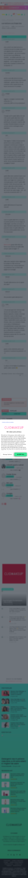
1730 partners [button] (10, 435)
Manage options (7, 454)
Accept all (20, 454)
